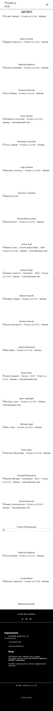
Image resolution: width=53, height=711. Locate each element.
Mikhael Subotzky (26, 604)
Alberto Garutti (26, 296)
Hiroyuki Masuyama (26, 475)
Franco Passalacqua (26, 527)
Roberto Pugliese (26, 552)
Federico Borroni (26, 90)
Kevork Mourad (26, 501)
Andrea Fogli (26, 270)
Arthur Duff (26, 244)
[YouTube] (30, 619)
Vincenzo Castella (26, 193)
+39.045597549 (14, 642)
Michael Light (26, 424)
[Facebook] (22, 619)
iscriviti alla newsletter (26, 614)
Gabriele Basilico (26, 64)
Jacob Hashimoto (26, 347)
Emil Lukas (26, 450)
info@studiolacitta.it (16, 646)
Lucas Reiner (26, 578)
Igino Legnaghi (26, 398)
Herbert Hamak (26, 321)
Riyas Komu (26, 373)
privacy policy (26, 697)
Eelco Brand (26, 116)
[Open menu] (47, 4)
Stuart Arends (26, 39)
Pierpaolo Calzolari (26, 141)
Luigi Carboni (26, 167)
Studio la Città (32, 685)
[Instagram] (26, 619)
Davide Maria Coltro (26, 219)
